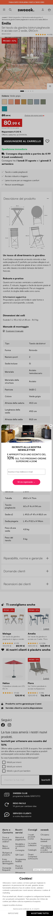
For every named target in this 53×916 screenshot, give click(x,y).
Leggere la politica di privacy (12, 905)
